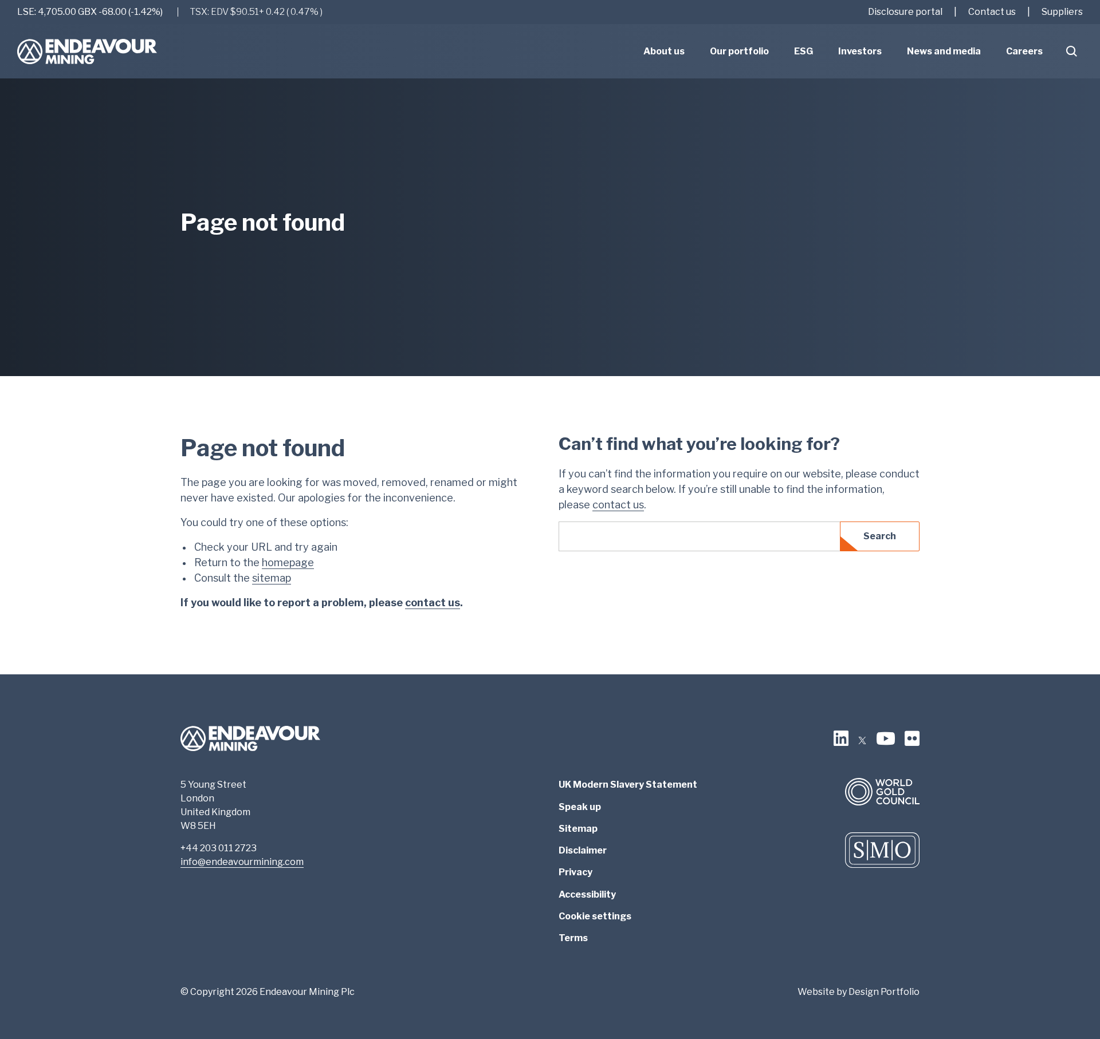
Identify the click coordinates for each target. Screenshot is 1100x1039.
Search (879, 536)
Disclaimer (583, 850)
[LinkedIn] (841, 738)
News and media (944, 51)
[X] (862, 738)
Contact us (992, 11)
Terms (573, 938)
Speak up (580, 806)
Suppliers (1062, 11)
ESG (803, 51)
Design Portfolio (884, 991)
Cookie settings (595, 916)
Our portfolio (739, 51)
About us (664, 51)
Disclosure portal (905, 11)
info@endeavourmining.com (242, 861)
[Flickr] (912, 738)
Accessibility (587, 894)
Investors (860, 51)
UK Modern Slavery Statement (628, 784)
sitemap (271, 578)
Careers (1024, 51)
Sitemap (578, 828)
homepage (288, 562)
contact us (432, 602)
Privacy (575, 872)
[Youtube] (885, 738)
